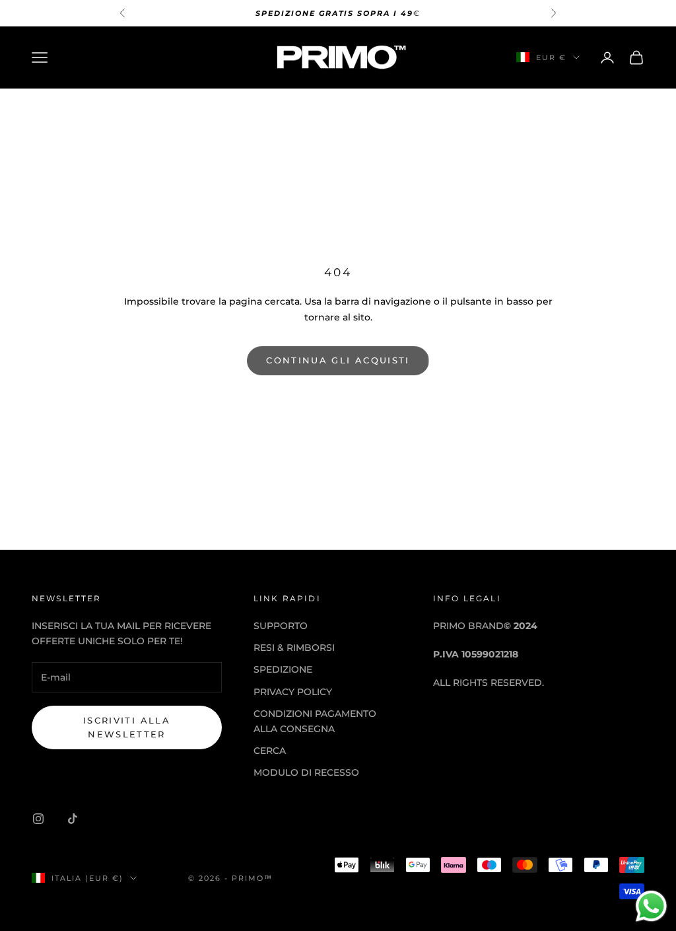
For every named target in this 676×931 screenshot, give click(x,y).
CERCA (270, 751)
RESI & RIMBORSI (294, 647)
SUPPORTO (281, 626)
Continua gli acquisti (337, 360)
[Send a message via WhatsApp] (651, 906)
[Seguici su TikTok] (72, 818)
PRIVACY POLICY (293, 692)
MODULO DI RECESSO (306, 772)
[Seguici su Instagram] (38, 818)
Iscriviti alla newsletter (126, 727)
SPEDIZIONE (283, 669)
